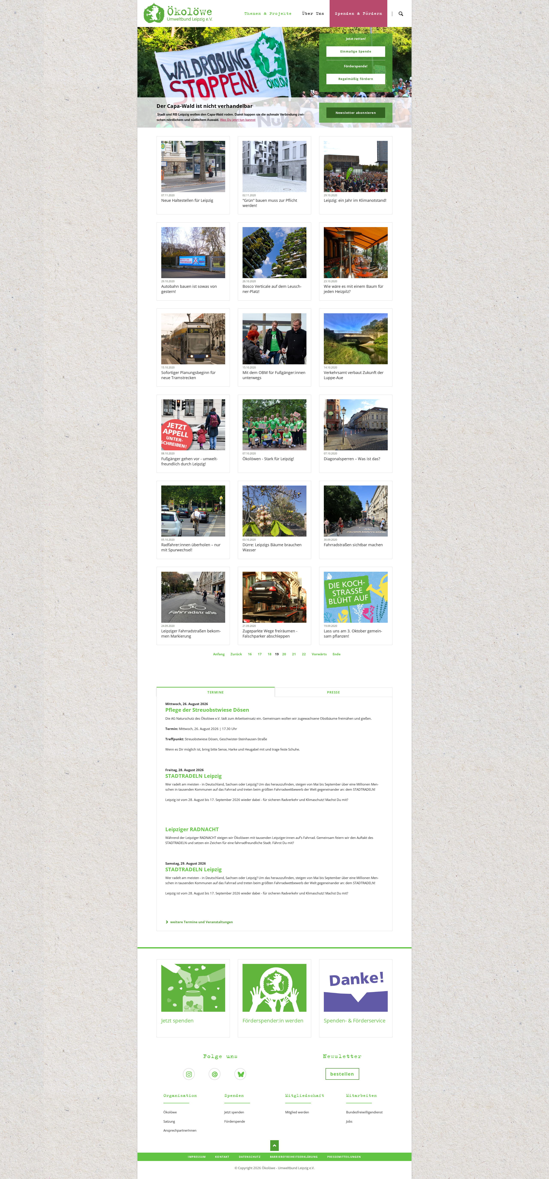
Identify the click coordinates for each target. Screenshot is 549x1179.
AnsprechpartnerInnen (179, 1130)
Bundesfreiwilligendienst (364, 1112)
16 (250, 653)
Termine (215, 692)
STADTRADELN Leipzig (193, 775)
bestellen (342, 1073)
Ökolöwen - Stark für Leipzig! (268, 458)
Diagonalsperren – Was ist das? (352, 458)
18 (269, 653)
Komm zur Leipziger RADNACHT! (198, 105)
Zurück (236, 653)
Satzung (169, 1121)
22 (304, 653)
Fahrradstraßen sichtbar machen (353, 544)
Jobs (349, 1121)
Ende (337, 653)
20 (284, 653)
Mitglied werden (297, 1112)
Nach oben (274, 1145)
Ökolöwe (170, 1112)
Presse (333, 692)
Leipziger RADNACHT (192, 828)
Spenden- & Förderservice (354, 1020)
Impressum (197, 1156)
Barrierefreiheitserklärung (294, 1156)
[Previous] (147, 77)
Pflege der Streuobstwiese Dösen (207, 709)
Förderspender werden (356, 79)
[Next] (401, 77)
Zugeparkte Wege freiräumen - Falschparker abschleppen (270, 633)
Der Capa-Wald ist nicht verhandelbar (272, 124)
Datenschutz (250, 1156)
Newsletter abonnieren (356, 113)
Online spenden (356, 51)
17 (260, 653)
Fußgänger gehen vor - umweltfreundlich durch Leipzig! (189, 461)
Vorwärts (319, 653)
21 (294, 653)
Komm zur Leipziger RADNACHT (276, 124)
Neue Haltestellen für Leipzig (187, 199)
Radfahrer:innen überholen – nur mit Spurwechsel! (190, 547)
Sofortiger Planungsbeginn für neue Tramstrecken (188, 374)
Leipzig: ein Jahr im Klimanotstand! (355, 199)
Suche (401, 10)
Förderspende (234, 1121)
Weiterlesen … (200, 177)
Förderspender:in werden (273, 1020)
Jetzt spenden (177, 1020)
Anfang (219, 653)
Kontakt (222, 1156)
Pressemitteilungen (344, 1156)
